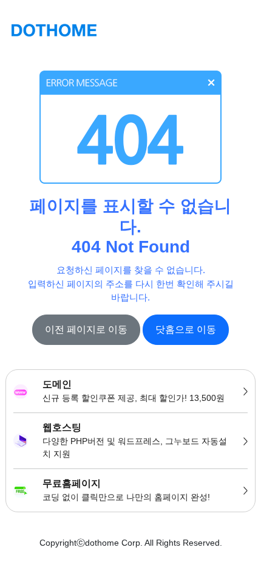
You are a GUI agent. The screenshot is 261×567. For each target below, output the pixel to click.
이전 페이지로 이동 (86, 329)
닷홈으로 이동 (185, 329)
